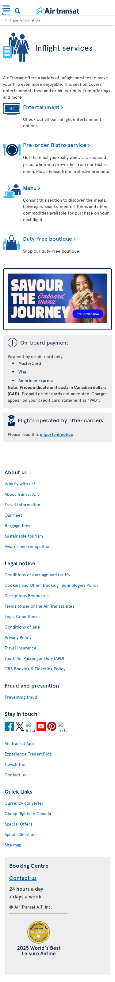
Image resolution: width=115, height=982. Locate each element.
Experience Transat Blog (28, 754)
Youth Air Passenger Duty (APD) (34, 658)
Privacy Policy (18, 637)
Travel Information (25, 20)
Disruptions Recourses (26, 595)
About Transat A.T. (22, 494)
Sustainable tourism (24, 536)
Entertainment (41, 107)
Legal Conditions (21, 616)
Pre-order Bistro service (54, 144)
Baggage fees (17, 525)
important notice (56, 434)
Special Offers (18, 824)
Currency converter (24, 803)
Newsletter (15, 764)
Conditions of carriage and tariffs (37, 575)
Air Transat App (19, 743)
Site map (13, 845)
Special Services (20, 834)
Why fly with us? (20, 484)
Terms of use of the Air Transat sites (39, 606)
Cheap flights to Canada (28, 813)
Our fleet (13, 515)
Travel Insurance (20, 648)
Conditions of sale (22, 627)
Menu (29, 187)
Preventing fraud (21, 697)
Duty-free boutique (47, 238)
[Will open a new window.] (9, 727)
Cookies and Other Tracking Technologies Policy (51, 585)
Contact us (15, 775)
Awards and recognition (28, 546)
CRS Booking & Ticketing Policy (35, 669)
